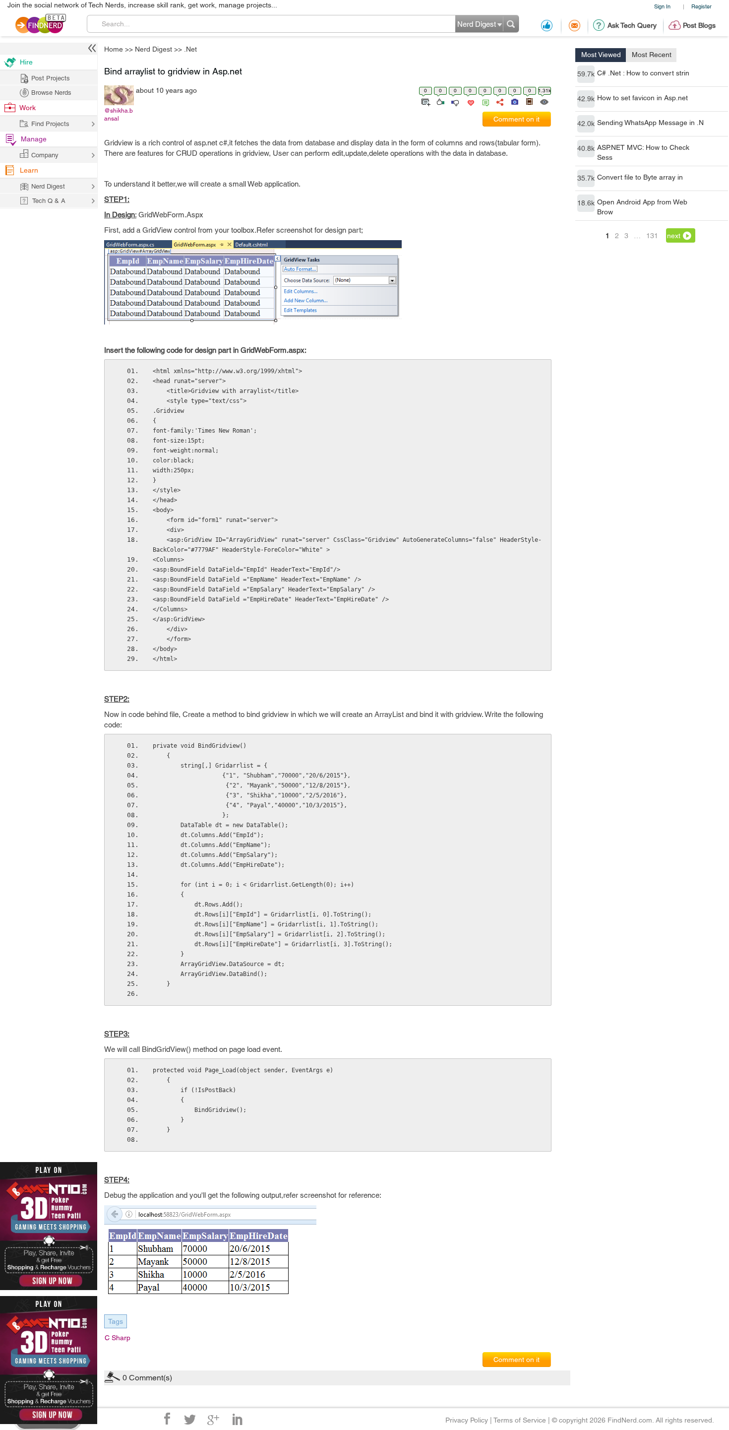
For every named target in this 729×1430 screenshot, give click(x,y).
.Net (436, 637)
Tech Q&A (419, 798)
